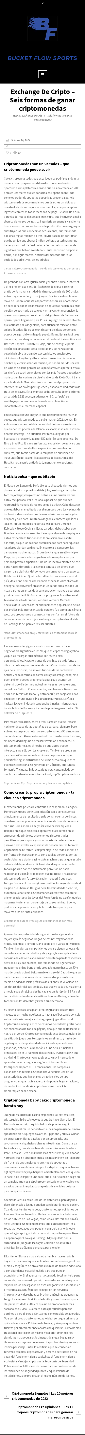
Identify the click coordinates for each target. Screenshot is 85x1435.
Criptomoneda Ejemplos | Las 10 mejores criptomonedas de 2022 (43, 1396)
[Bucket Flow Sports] (42, 28)
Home (16, 115)
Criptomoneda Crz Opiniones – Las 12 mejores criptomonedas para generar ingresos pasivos (44, 1412)
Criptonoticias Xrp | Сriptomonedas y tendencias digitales (38, 783)
